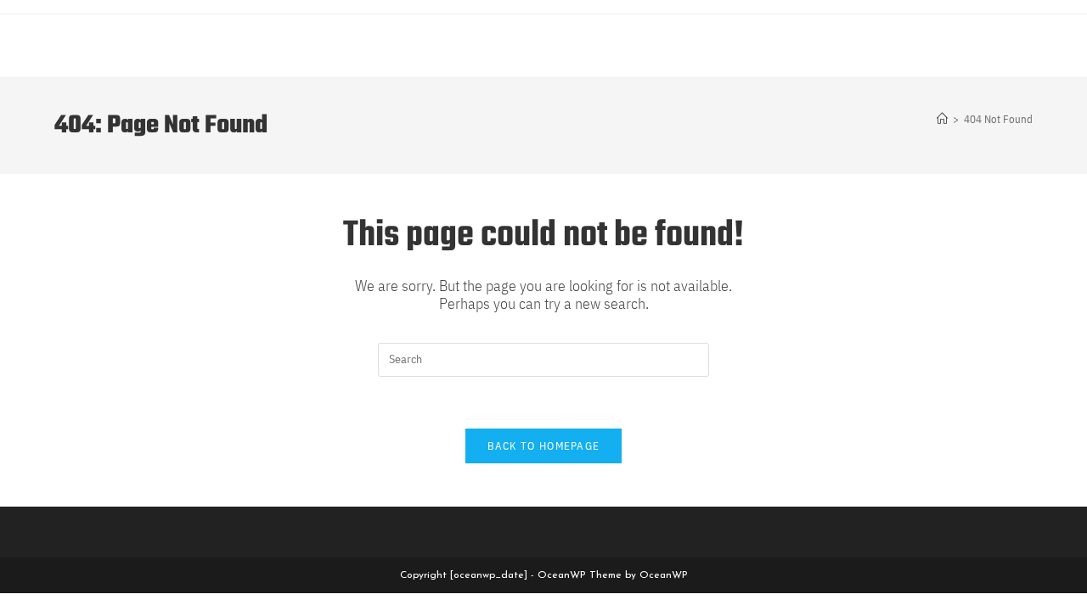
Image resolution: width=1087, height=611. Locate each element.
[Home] (942, 119)
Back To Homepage (543, 446)
